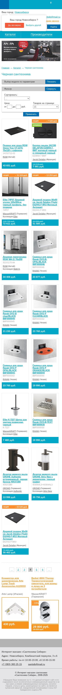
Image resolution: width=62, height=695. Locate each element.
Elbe (15, 216)
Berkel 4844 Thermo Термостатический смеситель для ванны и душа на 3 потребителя (44, 583)
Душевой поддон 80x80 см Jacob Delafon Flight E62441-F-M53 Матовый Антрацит (45, 203)
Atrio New (47, 491)
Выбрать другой (33, 25)
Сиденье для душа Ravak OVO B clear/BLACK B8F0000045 (13, 315)
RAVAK (36, 271)
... (12, 569)
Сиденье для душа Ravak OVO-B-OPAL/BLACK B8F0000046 (42, 261)
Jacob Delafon (39, 159)
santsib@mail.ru (51, 16)
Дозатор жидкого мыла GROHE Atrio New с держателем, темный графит (45, 478)
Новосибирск (22, 12)
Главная (5, 68)
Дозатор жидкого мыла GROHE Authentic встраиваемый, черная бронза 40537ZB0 (15, 478)
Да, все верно (14, 25)
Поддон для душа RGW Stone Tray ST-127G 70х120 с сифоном (15, 148)
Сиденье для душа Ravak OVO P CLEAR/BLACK (42, 313)
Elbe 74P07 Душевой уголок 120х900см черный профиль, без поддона (14, 203)
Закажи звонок (51, 20)
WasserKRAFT (9, 214)
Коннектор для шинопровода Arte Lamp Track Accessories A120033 (14, 582)
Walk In (16, 269)
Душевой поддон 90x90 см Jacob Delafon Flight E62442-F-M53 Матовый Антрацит (15, 535)
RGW (5, 157)
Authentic (17, 491)
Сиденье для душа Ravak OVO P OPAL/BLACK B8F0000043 (13, 369)
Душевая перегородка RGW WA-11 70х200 (14, 258)
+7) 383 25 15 (12, 664)
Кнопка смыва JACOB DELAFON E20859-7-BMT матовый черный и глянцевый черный (44, 149)
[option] (31, 51)
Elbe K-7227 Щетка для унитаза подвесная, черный (15, 422)
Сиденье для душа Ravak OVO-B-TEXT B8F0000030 (43, 422)
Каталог (17, 68)
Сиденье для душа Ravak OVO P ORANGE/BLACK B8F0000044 (42, 369)
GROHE (6, 488)
